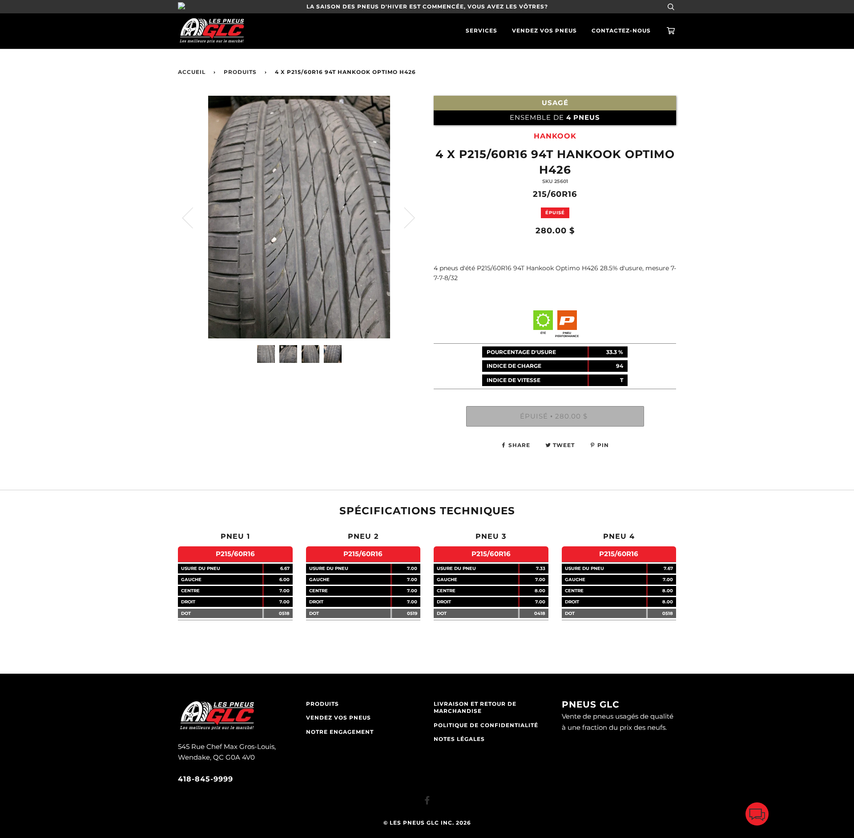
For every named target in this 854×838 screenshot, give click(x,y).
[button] (757, 816)
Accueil (191, 72)
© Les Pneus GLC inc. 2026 (427, 823)
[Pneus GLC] (217, 728)
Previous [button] (193, 217)
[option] (299, 217)
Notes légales (459, 739)
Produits (240, 72)
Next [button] (404, 217)
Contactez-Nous (621, 31)
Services (481, 31)
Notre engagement (340, 732)
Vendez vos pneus (544, 31)
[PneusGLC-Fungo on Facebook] (427, 802)
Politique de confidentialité (486, 725)
